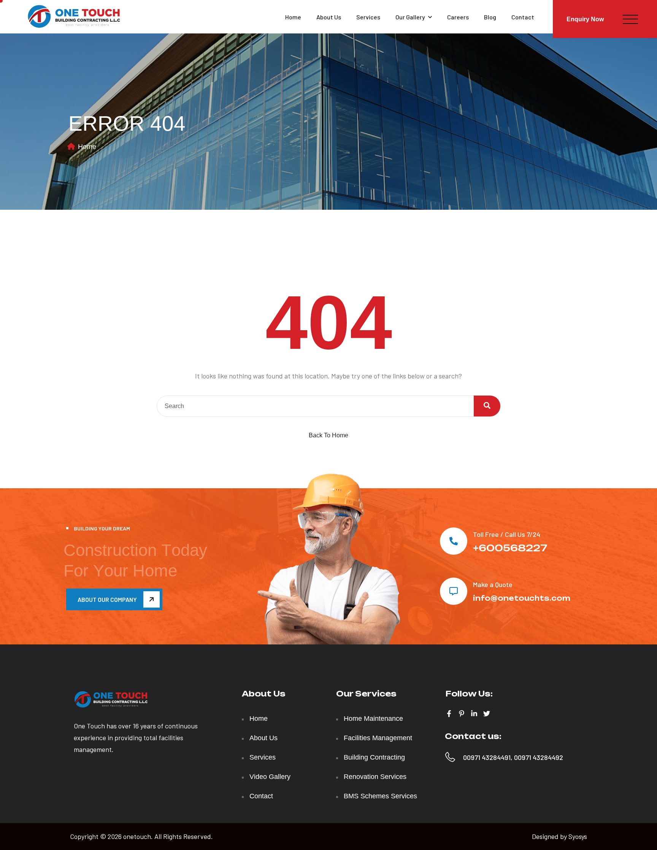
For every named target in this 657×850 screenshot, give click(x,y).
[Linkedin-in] (474, 713)
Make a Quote (493, 584)
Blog (490, 17)
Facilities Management (378, 738)
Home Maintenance (373, 718)
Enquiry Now (585, 19)
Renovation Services (375, 776)
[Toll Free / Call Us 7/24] (453, 541)
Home (293, 17)
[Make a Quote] (453, 591)
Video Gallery (269, 776)
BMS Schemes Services (380, 796)
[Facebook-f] (449, 713)
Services (368, 17)
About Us (328, 17)
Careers (458, 17)
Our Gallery (410, 17)
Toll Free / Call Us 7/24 (506, 534)
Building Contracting (374, 757)
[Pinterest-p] (461, 713)
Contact (522, 17)
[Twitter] (486, 713)
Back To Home (328, 435)
